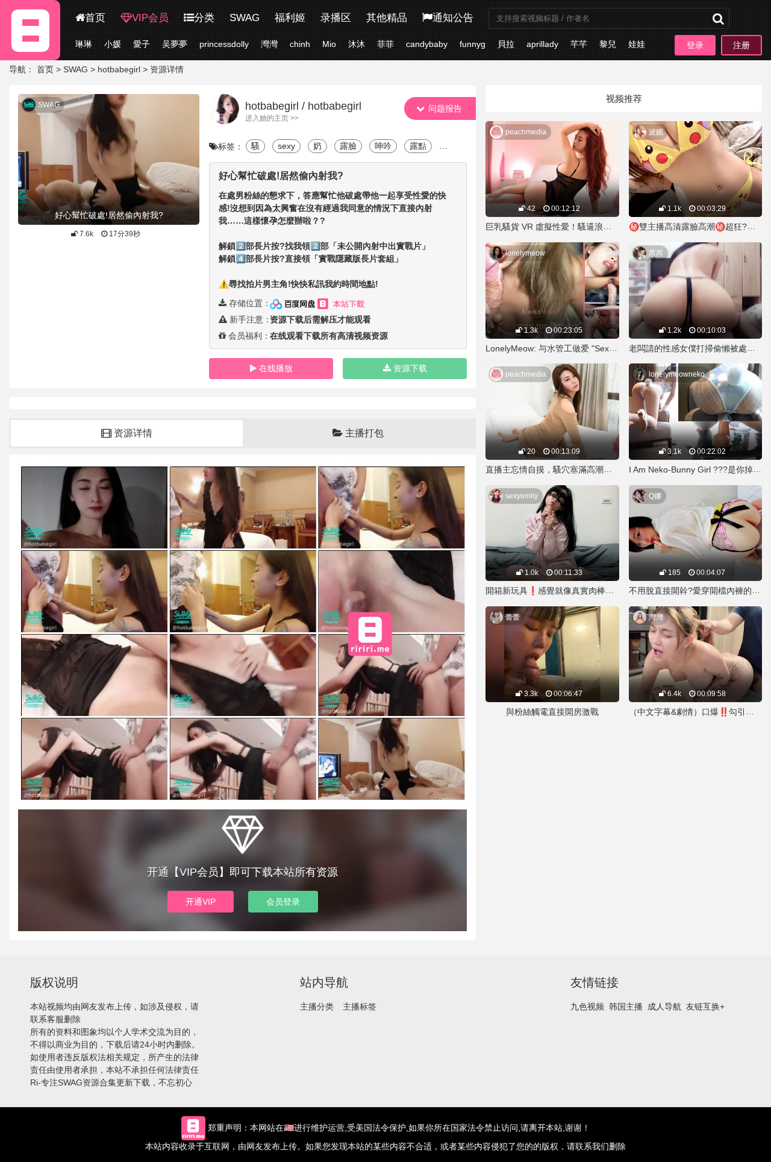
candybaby (427, 44)
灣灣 (269, 44)
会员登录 (283, 901)
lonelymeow (525, 253)
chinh (300, 44)
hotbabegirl (119, 69)
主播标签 (359, 1006)
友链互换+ (705, 1006)
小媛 (112, 44)
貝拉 (506, 44)
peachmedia (525, 132)
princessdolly (224, 44)
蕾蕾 (512, 617)
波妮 (656, 132)
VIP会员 (150, 18)
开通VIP (201, 901)
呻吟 (383, 146)
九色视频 (587, 1006)
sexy (286, 146)
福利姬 (290, 18)
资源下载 (410, 368)
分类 (204, 18)
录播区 (335, 18)
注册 (741, 45)
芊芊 (578, 44)
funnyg (472, 44)
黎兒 (607, 44)
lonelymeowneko (677, 374)
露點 (418, 146)
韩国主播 (626, 1006)
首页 (95, 18)
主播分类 (317, 1006)
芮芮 (656, 253)
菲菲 (385, 44)
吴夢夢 (174, 44)
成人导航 (664, 1006)
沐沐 (356, 44)
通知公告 (452, 18)
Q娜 (655, 496)
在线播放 (276, 368)
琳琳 (83, 44)
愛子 (141, 44)
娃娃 (636, 44)
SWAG (244, 18)
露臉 (348, 146)
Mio (329, 44)
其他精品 (386, 18)
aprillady (542, 44)
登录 (695, 45)
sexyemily (521, 496)
